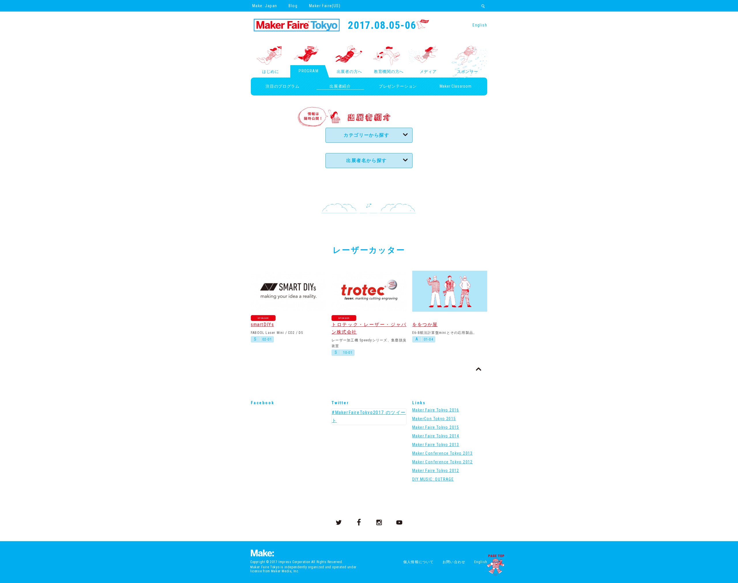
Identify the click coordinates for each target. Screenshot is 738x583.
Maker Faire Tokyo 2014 (435, 436)
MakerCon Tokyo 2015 (434, 418)
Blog (293, 5)
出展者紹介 (340, 86)
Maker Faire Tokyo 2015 (435, 427)
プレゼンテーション (398, 86)
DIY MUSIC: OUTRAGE (433, 479)
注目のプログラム (283, 86)
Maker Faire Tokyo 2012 (435, 470)
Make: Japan (264, 5)
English (479, 25)
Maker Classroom (456, 86)
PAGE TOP (495, 565)
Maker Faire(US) (324, 5)
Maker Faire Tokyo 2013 (435, 444)
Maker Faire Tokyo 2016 (435, 410)
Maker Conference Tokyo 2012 (442, 462)
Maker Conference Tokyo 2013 (442, 453)
